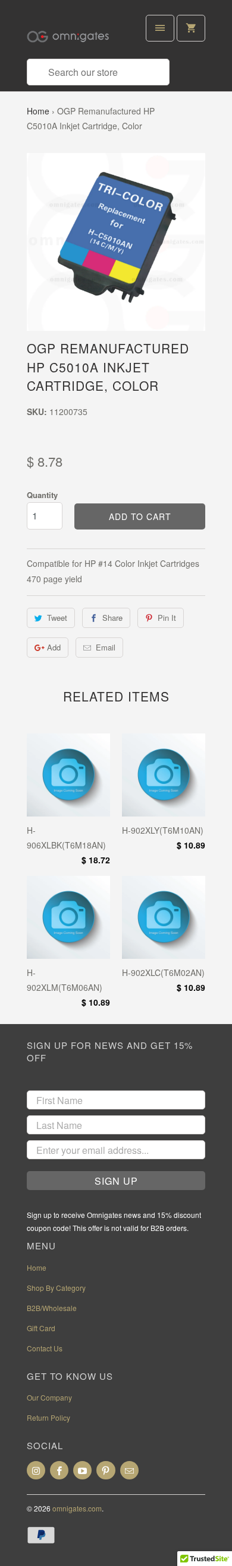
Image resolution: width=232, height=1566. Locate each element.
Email (105, 647)
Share (112, 617)
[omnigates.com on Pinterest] (105, 1470)
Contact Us (44, 1348)
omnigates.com (77, 1508)
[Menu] (160, 28)
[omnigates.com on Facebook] (59, 1470)
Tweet (57, 617)
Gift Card (41, 1328)
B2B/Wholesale (52, 1308)
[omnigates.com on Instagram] (36, 1470)
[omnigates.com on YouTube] (82, 1470)
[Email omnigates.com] (129, 1470)
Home (38, 111)
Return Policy (48, 1417)
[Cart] (191, 28)
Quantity (42, 494)
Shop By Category (56, 1288)
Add (54, 647)
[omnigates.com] (74, 34)
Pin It (167, 617)
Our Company (49, 1397)
